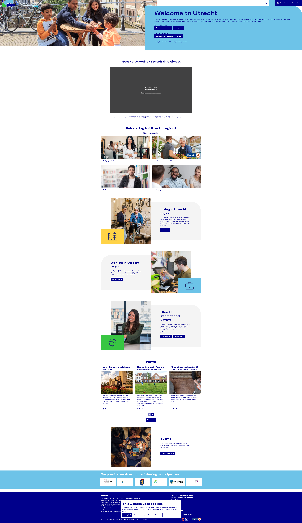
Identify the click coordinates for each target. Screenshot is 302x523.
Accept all (127, 515)
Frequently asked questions (182, 497)
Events (179, 36)
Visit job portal (117, 279)
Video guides (178, 28)
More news (151, 420)
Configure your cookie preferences (151, 93)
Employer (159, 190)
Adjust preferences (154, 515)
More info (165, 230)
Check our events (168, 453)
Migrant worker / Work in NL (165, 161)
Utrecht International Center (182, 495)
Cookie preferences (142, 519)
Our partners (179, 336)
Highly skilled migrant (112, 161)
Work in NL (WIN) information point (179, 21)
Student (107, 190)
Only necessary (139, 515)
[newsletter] (182, 510)
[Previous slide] (149, 414)
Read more (108, 409)
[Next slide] (152, 414)
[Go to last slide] (97, 481)
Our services (166, 336)
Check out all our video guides (139, 116)
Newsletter (175, 500)
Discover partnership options (178, 42)
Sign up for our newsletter (164, 36)
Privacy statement (129, 519)
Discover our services (163, 28)
